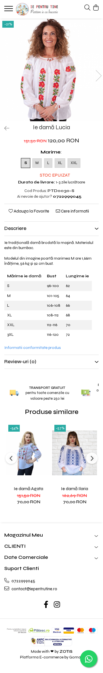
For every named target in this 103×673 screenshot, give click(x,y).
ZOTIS (66, 651)
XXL (74, 163)
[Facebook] (46, 605)
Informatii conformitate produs (32, 347)
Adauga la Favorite (31, 211)
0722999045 (23, 580)
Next (98, 76)
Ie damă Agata (28, 488)
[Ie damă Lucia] (51, 70)
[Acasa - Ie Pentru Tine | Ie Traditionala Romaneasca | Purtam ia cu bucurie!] (37, 9)
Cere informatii (74, 211)
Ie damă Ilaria (74, 488)
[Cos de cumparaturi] (96, 8)
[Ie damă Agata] (28, 453)
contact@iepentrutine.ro (34, 588)
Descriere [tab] (15, 228)
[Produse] (9, 10)
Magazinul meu (23, 535)
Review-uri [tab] (20, 362)
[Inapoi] (4, 128)
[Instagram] (57, 605)
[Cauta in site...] (87, 8)
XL (60, 163)
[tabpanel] (51, 70)
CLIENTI (15, 546)
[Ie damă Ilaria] (74, 453)
